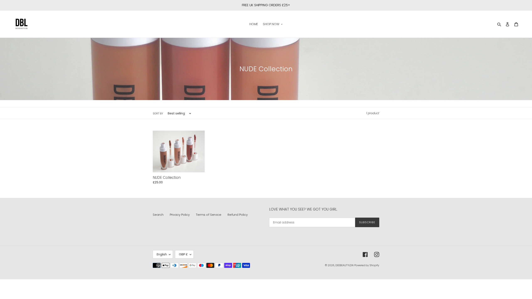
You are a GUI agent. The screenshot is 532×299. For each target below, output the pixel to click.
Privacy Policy (180, 214)
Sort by (158, 113)
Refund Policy (238, 214)
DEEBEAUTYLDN (344, 265)
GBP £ (183, 254)
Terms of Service (208, 214)
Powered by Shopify (366, 265)
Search (158, 214)
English (162, 254)
